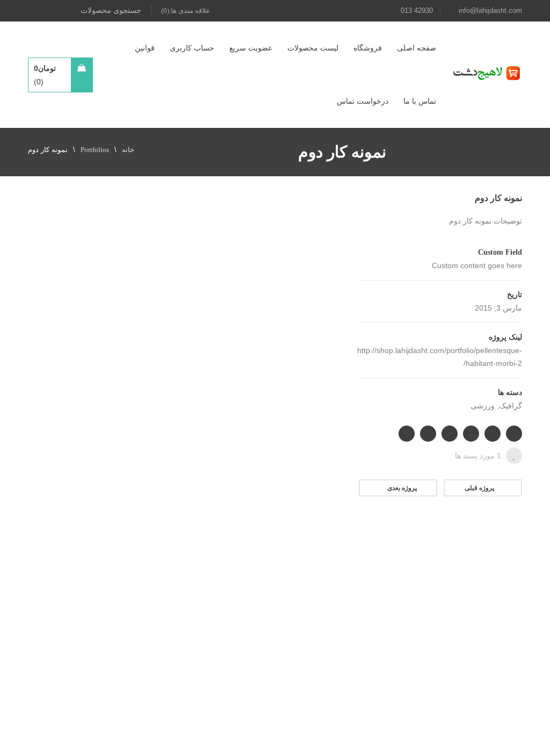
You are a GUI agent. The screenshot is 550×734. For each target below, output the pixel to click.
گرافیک (510, 406)
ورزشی (483, 406)
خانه (128, 150)
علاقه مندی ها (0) (186, 10)
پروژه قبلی (479, 488)
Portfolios (95, 150)
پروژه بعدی (402, 488)
